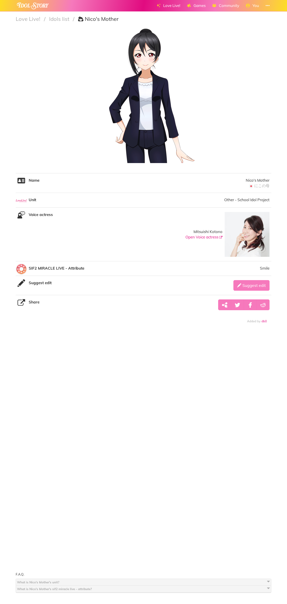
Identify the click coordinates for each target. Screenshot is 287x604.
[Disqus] (143, 397)
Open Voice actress (202, 237)
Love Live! (29, 18)
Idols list (60, 18)
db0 (264, 321)
